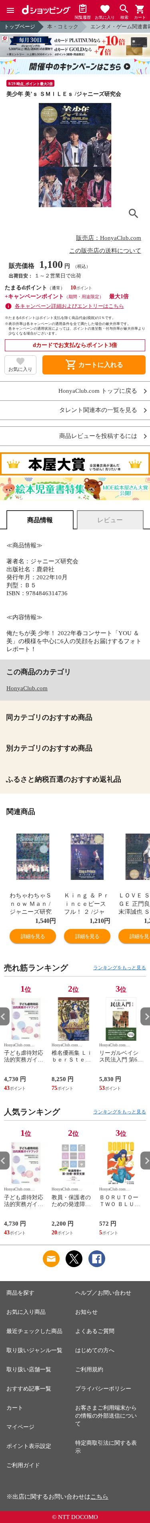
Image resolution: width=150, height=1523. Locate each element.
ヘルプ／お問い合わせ (103, 1293)
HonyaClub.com (27, 688)
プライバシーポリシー (103, 1389)
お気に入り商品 (26, 1312)
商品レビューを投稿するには (98, 436)
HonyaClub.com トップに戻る (97, 391)
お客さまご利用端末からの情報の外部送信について (106, 1416)
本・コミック (62, 27)
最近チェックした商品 (34, 1331)
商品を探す (20, 1293)
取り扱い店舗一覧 (28, 1369)
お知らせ (86, 1312)
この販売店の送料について (105, 251)
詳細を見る (33, 936)
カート (14, 1408)
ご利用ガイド (23, 1465)
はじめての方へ (94, 1350)
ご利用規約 (89, 1369)
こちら (99, 1496)
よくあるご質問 (94, 1331)
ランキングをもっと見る (119, 967)
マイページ (20, 1427)
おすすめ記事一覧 (28, 1389)
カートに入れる (94, 365)
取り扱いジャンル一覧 (34, 1350)
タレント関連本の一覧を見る (98, 410)
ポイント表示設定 (28, 1446)
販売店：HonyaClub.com (108, 238)
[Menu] (10, 10)
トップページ (19, 27)
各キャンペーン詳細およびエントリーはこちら (69, 306)
